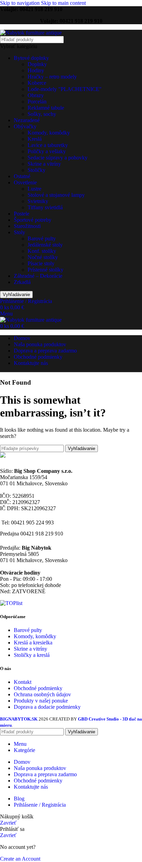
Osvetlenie (25, 182)
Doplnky (37, 64)
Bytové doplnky (31, 58)
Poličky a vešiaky (47, 151)
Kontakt (22, 682)
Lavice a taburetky (48, 145)
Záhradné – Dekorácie (38, 276)
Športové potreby (32, 220)
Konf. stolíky (42, 251)
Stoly (19, 232)
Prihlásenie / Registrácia (40, 805)
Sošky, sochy (42, 114)
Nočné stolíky (43, 257)
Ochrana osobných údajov (42, 694)
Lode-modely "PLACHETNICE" (65, 89)
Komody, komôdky (49, 133)
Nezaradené (27, 120)
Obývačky (25, 126)
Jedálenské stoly (45, 245)
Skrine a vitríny (44, 164)
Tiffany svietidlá (45, 207)
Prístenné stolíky (45, 270)
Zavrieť (8, 823)
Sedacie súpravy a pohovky (58, 158)
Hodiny (36, 70)
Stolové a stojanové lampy (56, 195)
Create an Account (20, 859)
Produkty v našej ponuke (41, 701)
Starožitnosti (27, 226)
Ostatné (22, 176)
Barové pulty (42, 238)
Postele (21, 214)
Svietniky (38, 201)
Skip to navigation (20, 3)
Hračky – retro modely (52, 77)
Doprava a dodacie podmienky (47, 707)
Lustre (34, 189)
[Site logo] (31, 33)
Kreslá (35, 139)
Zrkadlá (22, 282)
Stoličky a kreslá (32, 655)
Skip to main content (63, 3)
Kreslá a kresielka (33, 642)
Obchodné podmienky (38, 688)
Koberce (37, 83)
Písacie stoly (41, 263)
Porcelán (37, 101)
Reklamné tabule (46, 108)
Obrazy (36, 95)
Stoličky (36, 170)
